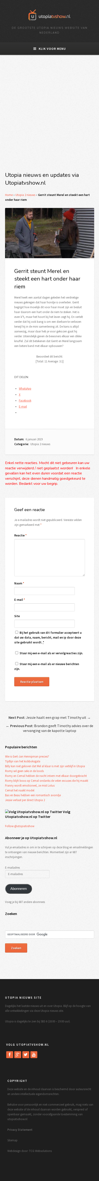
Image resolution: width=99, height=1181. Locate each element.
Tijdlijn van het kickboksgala (22, 761)
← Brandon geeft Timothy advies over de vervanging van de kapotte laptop (49, 728)
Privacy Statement (19, 1130)
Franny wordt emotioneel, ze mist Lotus (30, 785)
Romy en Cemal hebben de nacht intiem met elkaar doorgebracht (46, 776)
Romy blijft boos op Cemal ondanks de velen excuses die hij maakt (46, 781)
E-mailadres (12, 868)
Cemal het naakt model (19, 790)
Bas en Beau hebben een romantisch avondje (33, 795)
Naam (19, 583)
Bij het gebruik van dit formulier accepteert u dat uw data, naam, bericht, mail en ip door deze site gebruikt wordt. (48, 637)
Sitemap (12, 1140)
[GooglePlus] (17, 1054)
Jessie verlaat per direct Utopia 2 (25, 800)
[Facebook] (9, 1054)
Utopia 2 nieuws (25, 195)
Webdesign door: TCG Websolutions (29, 1151)
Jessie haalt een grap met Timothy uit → (50, 717)
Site (17, 616)
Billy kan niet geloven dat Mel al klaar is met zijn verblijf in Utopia (45, 766)
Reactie (20, 535)
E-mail (19, 600)
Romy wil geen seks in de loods (24, 771)
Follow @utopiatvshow (19, 826)
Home (9, 195)
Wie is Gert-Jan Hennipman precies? (27, 756)
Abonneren (18, 889)
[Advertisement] (49, 116)
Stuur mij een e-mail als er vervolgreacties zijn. (51, 653)
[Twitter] (25, 1054)
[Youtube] (33, 1054)
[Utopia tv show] (49, 22)
